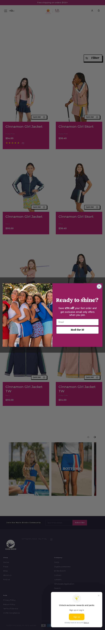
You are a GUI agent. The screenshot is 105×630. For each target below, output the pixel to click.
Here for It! (77, 330)
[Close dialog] (99, 286)
